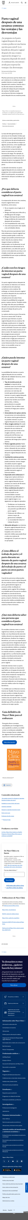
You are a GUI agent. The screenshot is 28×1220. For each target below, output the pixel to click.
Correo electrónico (10, 870)
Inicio (4, 8)
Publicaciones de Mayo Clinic (11, 905)
